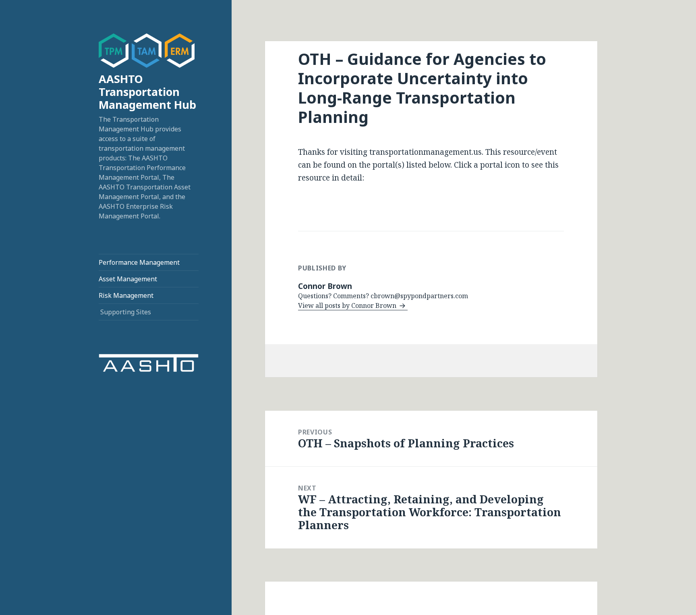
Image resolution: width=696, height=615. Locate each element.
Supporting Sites (125, 312)
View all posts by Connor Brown (348, 305)
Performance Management (139, 262)
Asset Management (128, 278)
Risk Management (126, 295)
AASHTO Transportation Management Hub (147, 91)
